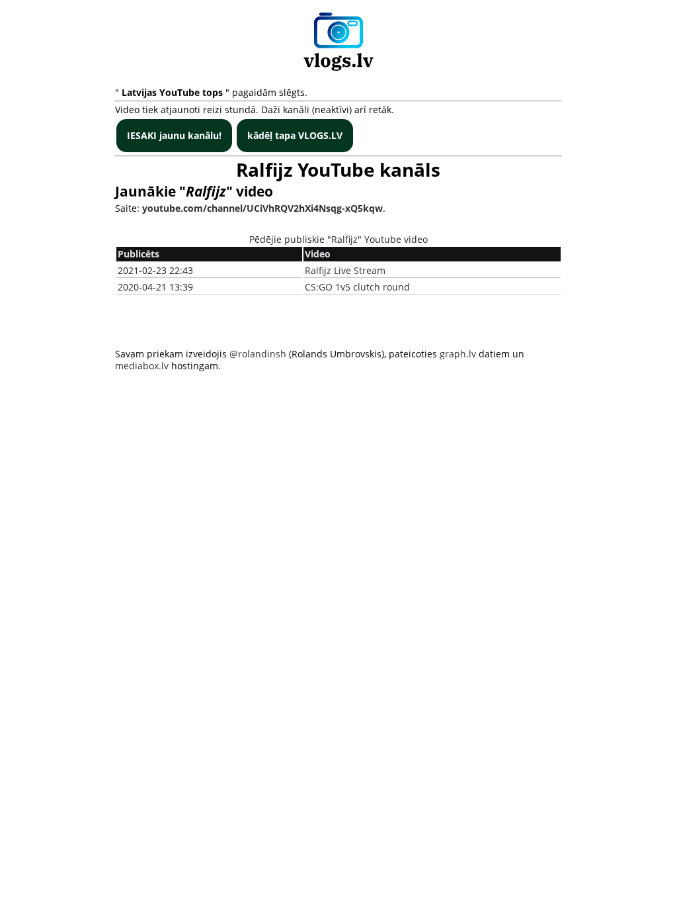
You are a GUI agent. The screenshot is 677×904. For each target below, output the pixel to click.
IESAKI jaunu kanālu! (174, 135)
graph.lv (458, 353)
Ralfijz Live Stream (345, 270)
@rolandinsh (257, 353)
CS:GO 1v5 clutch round (357, 287)
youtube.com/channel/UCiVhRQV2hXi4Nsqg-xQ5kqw (262, 208)
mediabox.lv (142, 365)
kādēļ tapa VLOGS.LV (294, 135)
